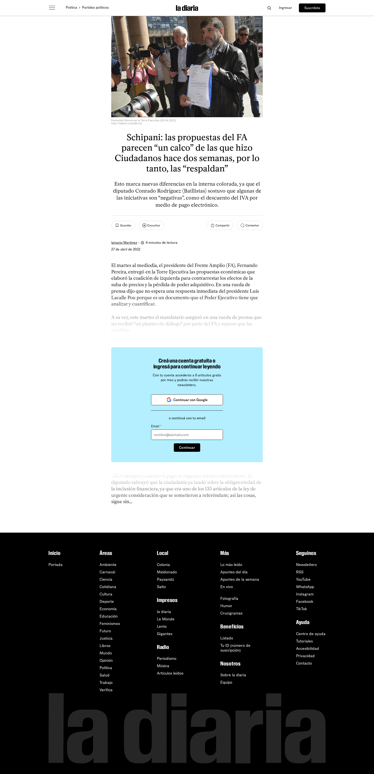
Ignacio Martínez (124, 243)
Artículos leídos (170, 673)
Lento (162, 626)
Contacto (304, 663)
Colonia (163, 564)
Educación (109, 616)
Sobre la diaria (233, 675)
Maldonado (167, 572)
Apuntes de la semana (239, 579)
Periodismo (166, 658)
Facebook (304, 601)
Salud (105, 675)
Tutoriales (304, 641)
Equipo (226, 682)
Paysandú (165, 579)
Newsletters (306, 564)
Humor (226, 605)
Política (71, 7)
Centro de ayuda (311, 633)
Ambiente (108, 564)
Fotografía (229, 598)
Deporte (107, 601)
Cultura (106, 594)
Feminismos (110, 623)
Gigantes (164, 633)
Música (163, 665)
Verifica (106, 690)
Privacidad (305, 656)
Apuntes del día (234, 572)
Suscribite (312, 8)
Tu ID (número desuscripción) (235, 648)
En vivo (226, 586)
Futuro (105, 631)
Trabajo (106, 682)
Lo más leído (231, 564)
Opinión (106, 660)
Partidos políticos (95, 7)
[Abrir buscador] (269, 8)
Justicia (106, 638)
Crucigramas (231, 613)
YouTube (303, 579)
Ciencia (106, 579)
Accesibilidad (307, 648)
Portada (55, 564)
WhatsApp (305, 586)
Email (156, 426)
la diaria (164, 611)
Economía (108, 609)
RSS (299, 572)
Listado (226, 638)
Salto (161, 586)
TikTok (301, 609)
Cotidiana (108, 586)
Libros (105, 645)
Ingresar (285, 8)
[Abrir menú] (51, 7)
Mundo (106, 653)
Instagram (305, 594)
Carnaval (107, 572)
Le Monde (165, 619)
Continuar (187, 448)
